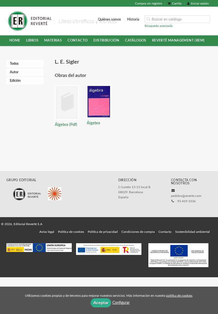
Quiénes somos (109, 19)
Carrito (177, 3)
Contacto (77, 40)
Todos (14, 63)
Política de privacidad (103, 231)
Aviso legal (46, 231)
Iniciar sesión (200, 3)
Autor (14, 72)
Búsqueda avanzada (159, 25)
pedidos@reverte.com (186, 195)
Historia (133, 19)
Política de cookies (71, 231)
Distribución (106, 40)
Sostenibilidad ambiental (192, 231)
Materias (53, 40)
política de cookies (179, 295)
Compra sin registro (148, 3)
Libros (32, 40)
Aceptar (100, 303)
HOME (14, 40)
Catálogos (135, 40)
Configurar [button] (121, 303)
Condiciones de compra (138, 231)
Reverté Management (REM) (178, 40)
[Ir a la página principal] (29, 20)
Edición (15, 80)
